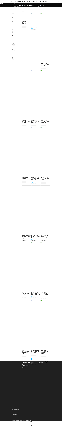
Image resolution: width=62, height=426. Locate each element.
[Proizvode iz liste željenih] (56, 1)
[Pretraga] (55, 1)
